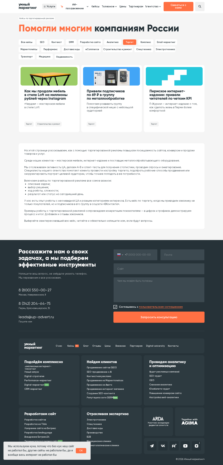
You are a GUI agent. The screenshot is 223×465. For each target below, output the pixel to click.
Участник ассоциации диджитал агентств (158, 424)
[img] (49, 76)
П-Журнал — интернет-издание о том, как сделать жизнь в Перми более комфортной (173, 107)
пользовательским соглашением (161, 306)
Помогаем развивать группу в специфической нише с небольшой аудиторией (110, 107)
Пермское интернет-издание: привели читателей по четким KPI (170, 95)
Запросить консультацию (159, 317)
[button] (74, 6)
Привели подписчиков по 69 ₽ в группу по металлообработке (106, 95)
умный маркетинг (28, 6)
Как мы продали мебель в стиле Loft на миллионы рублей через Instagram (46, 95)
